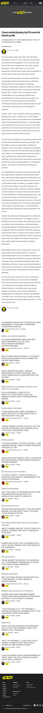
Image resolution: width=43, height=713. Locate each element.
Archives (15, 687)
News (17, 363)
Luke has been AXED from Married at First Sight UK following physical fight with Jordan (21, 657)
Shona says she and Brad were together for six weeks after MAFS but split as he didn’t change (21, 596)
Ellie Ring (9, 499)
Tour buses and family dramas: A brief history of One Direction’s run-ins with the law (19, 413)
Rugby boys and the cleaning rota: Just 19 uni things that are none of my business (21, 545)
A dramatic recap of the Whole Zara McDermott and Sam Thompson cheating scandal (21, 324)
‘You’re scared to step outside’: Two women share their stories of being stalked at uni (21, 445)
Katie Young (10, 50)
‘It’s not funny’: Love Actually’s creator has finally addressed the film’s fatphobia (21, 477)
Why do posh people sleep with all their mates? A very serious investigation (20, 579)
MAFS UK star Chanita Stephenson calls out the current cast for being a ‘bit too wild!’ (20, 628)
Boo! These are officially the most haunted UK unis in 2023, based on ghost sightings (20, 358)
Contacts (29, 686)
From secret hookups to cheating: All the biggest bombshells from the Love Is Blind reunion (20, 562)
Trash (26, 418)
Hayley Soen (10, 380)
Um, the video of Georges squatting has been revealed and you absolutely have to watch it (21, 494)
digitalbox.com (9, 705)
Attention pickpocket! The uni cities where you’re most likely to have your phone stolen (21, 511)
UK (7, 331)
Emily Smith (9, 363)
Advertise (15, 684)
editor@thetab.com (27, 705)
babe (16, 50)
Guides (23, 329)
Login (14, 695)
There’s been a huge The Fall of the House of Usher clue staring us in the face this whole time (21, 428)
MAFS (18, 380)
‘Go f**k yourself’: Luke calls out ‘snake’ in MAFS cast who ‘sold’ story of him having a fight (20, 643)
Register (15, 693)
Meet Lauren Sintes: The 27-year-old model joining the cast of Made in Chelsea (21, 530)
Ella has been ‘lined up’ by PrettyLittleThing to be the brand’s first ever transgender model (19, 395)
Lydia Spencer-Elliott (13, 348)
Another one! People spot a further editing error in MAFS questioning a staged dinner (21, 460)
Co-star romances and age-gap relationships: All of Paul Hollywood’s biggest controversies (18, 342)
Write (25, 3)
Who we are (30, 684)
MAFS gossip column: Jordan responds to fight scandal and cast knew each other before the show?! (20, 374)
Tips (31, 3)
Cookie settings (31, 687)
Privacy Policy (17, 686)
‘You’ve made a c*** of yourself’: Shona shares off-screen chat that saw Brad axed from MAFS (21, 611)
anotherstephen (12, 329)
